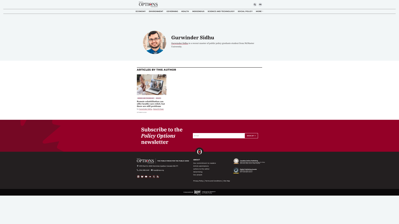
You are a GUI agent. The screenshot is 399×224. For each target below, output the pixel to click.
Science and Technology (221, 11)
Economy (141, 11)
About (196, 160)
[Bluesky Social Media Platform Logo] (142, 176)
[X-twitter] (153, 176)
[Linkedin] (138, 176)
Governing (172, 11)
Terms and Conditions (213, 181)
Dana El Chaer (158, 109)
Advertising (198, 172)
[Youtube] (146, 176)
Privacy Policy (198, 181)
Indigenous (198, 11)
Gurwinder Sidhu (179, 43)
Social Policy (245, 11)
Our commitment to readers (204, 163)
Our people (197, 175)
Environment (156, 11)
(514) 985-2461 (144, 170)
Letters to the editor (201, 169)
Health (185, 11)
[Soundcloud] (150, 176)
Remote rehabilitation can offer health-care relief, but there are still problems (151, 104)
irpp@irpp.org (158, 170)
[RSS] (157, 176)
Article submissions (201, 166)
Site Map (226, 181)
